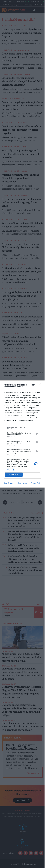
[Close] (40, 385)
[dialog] (22, 434)
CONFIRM (13, 475)
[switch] (36, 434)
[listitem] (22, 428)
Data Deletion (9, 483)
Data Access (22, 483)
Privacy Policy (36, 483)
